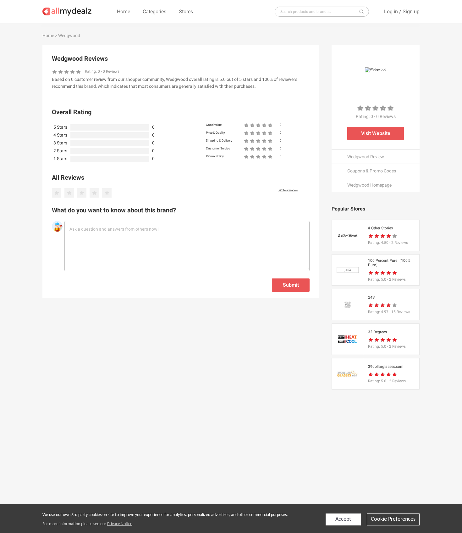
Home (123, 11)
